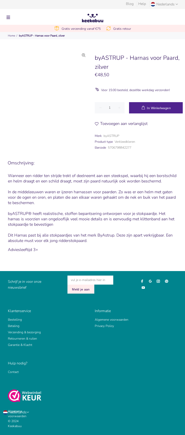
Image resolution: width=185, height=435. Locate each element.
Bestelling (15, 320)
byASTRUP (111, 136)
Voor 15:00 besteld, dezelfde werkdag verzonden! (135, 90)
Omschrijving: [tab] (21, 163)
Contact (13, 372)
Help (142, 3)
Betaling (13, 326)
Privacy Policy (104, 326)
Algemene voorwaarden (111, 320)
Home (11, 35)
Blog (130, 3)
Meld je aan (81, 289)
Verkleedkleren (125, 142)
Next (83, 85)
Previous (24, 85)
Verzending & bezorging (24, 332)
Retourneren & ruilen (22, 338)
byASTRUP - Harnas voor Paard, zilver (42, 35)
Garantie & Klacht (20, 345)
